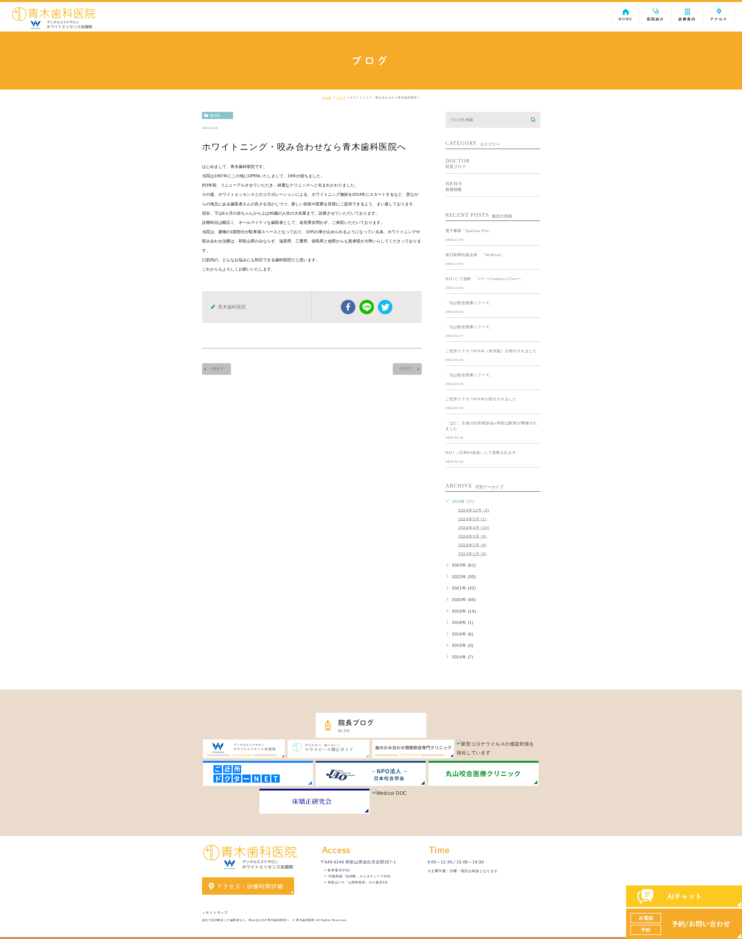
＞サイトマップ (215, 913)
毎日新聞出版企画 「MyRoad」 (475, 255)
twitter (385, 307)
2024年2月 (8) (472, 544)
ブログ (341, 97)
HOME (327, 97)
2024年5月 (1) (472, 518)
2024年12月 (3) (474, 510)
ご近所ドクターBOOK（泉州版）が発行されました (491, 351)
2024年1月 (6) (472, 553)
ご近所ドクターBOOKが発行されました (481, 399)
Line (366, 307)
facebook (348, 307)
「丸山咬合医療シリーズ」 (469, 303)
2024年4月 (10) (474, 527)
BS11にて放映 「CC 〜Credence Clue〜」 (484, 279)
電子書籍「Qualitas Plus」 (469, 231)
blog (215, 116)
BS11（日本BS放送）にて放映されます (480, 452)
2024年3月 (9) (472, 536)
